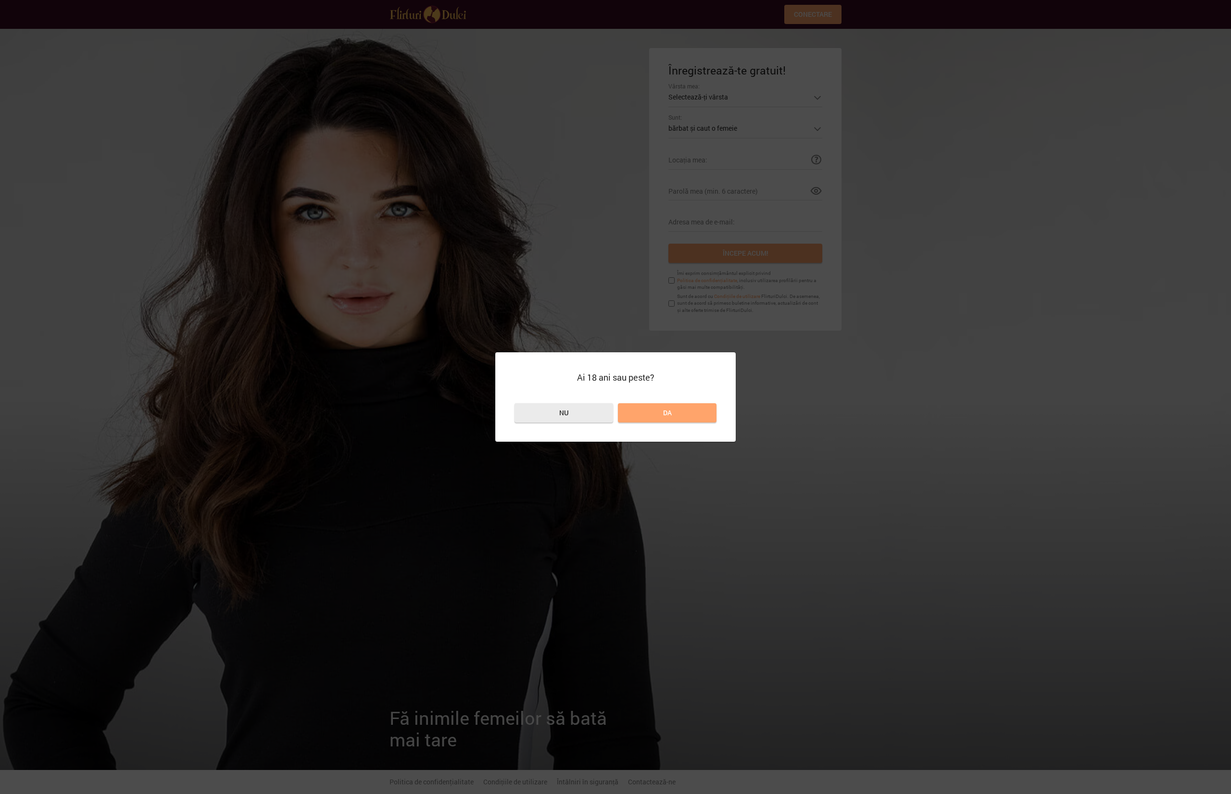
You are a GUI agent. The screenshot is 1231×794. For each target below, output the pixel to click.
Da (667, 412)
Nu (564, 412)
